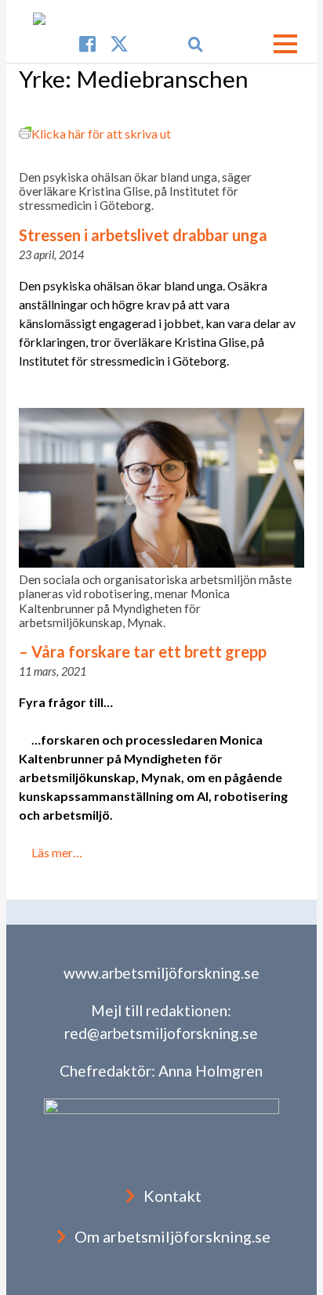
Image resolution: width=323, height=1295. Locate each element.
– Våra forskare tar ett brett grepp (143, 651)
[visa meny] (285, 44)
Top (309, 1281)
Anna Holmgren (210, 1071)
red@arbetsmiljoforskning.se (161, 1033)
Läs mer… (56, 852)
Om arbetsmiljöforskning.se (172, 1236)
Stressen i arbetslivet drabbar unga (143, 234)
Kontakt (172, 1195)
